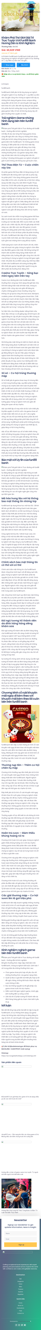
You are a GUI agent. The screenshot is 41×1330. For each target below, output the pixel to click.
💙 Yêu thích (23, 65)
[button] (4, 7)
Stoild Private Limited (24, 1321)
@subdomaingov (16, 1046)
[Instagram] (19, 1325)
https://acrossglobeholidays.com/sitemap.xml (18, 1056)
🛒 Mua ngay (8, 65)
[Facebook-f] (16, 1325)
